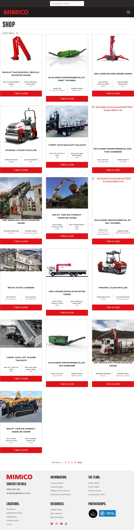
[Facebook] (51, 523)
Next (80, 462)
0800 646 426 (13, 489)
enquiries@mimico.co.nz (18, 493)
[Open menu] (128, 12)
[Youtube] (61, 523)
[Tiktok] (66, 523)
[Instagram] (56, 523)
